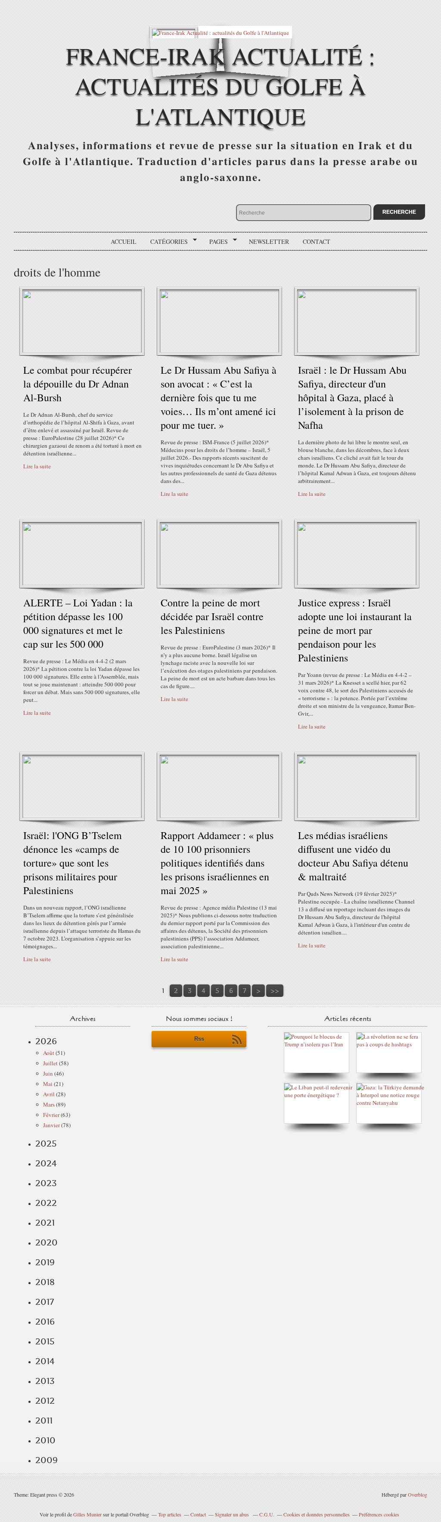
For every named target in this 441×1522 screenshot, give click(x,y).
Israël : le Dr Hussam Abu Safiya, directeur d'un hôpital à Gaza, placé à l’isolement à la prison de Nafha (352, 397)
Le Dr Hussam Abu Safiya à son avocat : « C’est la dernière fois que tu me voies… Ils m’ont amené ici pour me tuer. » (218, 397)
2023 (46, 1183)
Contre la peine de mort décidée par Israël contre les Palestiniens (212, 616)
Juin (48, 1073)
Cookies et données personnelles (316, 1514)
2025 (46, 1143)
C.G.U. (266, 1514)
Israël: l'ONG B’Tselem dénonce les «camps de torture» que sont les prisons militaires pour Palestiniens (72, 862)
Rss (199, 1039)
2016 (45, 1321)
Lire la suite (37, 466)
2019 (45, 1262)
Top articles (169, 1514)
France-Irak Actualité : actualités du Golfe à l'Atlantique (220, 85)
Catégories (166, 241)
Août (48, 1053)
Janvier (51, 1125)
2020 (46, 1242)
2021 (45, 1223)
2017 (44, 1302)
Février (51, 1115)
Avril (49, 1094)
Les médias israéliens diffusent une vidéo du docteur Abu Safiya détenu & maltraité (353, 855)
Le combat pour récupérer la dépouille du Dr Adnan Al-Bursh (77, 383)
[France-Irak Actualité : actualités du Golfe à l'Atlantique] (220, 32)
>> (274, 991)
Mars (49, 1104)
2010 (45, 1440)
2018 (45, 1282)
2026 (46, 1041)
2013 (45, 1381)
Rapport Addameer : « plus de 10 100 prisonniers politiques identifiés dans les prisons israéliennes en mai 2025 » (217, 862)
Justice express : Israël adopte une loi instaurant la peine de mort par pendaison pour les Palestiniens (355, 630)
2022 (46, 1203)
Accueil (124, 241)
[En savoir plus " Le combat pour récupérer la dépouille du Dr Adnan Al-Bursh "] (82, 350)
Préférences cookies (379, 1514)
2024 (46, 1163)
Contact (316, 241)
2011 (44, 1420)
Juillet (50, 1063)
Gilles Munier (87, 1514)
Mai (48, 1084)
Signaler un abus (232, 1514)
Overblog (417, 1494)
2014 (45, 1361)
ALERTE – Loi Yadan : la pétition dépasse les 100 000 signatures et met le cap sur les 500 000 (78, 623)
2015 (45, 1341)
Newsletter (269, 241)
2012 (45, 1401)
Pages (215, 241)
